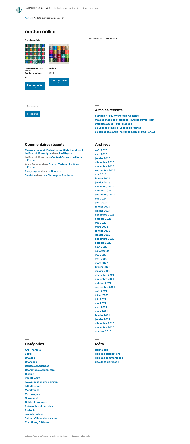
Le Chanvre (54, 171)
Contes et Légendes (37, 365)
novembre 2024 (104, 186)
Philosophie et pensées (39, 406)
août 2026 (101, 150)
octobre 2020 (103, 331)
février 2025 (102, 178)
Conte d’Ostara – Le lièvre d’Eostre (53, 159)
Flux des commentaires (109, 357)
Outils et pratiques (36, 402)
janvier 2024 (102, 210)
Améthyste (65, 153)
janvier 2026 (102, 158)
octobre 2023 (103, 218)
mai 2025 (100, 174)
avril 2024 (101, 202)
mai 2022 (100, 254)
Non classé (31, 398)
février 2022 (102, 266)
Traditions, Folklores (37, 422)
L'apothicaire (32, 377)
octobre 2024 (103, 190)
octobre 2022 (103, 242)
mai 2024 (100, 198)
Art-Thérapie (33, 349)
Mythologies (32, 394)
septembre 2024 (105, 194)
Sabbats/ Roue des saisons (41, 418)
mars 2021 (101, 311)
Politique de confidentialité (80, 436)
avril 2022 (101, 258)
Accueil (28, 18)
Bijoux (28, 353)
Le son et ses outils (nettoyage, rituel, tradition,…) (125, 131)
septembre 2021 (105, 287)
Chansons (31, 361)
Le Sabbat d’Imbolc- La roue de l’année (118, 127)
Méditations (32, 390)
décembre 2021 (104, 275)
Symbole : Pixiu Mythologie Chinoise (117, 115)
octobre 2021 (103, 283)
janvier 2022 (102, 271)
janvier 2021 (102, 319)
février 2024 (102, 206)
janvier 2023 (102, 234)
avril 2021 (101, 307)
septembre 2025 (105, 170)
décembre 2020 (104, 323)
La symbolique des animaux (41, 382)
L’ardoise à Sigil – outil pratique (113, 123)
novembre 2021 (104, 279)
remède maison (34, 414)
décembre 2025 (104, 162)
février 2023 (102, 230)
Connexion (101, 349)
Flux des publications (108, 353)
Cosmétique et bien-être (40, 369)
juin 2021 (100, 299)
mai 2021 (100, 303)
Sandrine (30, 175)
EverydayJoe (32, 171)
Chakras (30, 357)
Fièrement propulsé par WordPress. (55, 436)
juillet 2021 (101, 295)
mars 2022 (101, 263)
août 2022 (101, 246)
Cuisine (29, 373)
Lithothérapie (33, 386)
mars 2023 (101, 226)
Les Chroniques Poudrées (58, 175)
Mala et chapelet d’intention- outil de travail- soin (124, 119)
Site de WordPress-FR (108, 361)
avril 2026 (101, 154)
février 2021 (102, 315)
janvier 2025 (102, 182)
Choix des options (35, 86)
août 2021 (101, 291)
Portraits (30, 410)
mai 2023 (100, 222)
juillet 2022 (102, 250)
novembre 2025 (104, 166)
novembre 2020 (104, 327)
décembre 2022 (104, 238)
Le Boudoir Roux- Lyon (37, 7)
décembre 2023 (104, 214)
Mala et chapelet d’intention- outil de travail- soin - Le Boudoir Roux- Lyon (55, 152)
